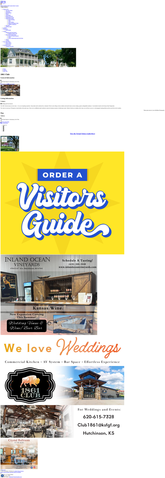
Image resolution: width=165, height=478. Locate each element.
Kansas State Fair (9, 16)
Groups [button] (4, 31)
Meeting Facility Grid (12, 33)
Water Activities (11, 19)
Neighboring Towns (10, 17)
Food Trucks (8, 30)
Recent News (8, 44)
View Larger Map (5, 121)
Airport (7, 39)
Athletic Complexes (12, 24)
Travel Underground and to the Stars (15, 38)
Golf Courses (11, 22)
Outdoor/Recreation (10, 18)
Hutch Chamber (4, 5)
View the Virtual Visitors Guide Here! (82, 134)
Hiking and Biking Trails (13, 23)
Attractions (8, 11)
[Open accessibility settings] (2, 475)
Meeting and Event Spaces (11, 32)
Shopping (8, 25)
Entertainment (8, 12)
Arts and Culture (9, 10)
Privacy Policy (3, 472)
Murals (7, 13)
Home (7, 472)
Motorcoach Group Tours (11, 34)
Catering (7, 40)
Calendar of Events (9, 46)
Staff (8, 5)
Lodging (5, 27)
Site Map (14, 472)
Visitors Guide (9, 26)
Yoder (9, 37)
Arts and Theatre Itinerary (13, 35)
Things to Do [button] (6, 9)
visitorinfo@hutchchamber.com (15, 476)
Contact (17, 5)
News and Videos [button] (6, 41)
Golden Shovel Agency (19, 471)
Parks (9, 20)
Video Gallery (8, 42)
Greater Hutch (12, 5)
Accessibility (18, 472)
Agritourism (8, 15)
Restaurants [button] (5, 28)
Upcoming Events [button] (6, 45)
